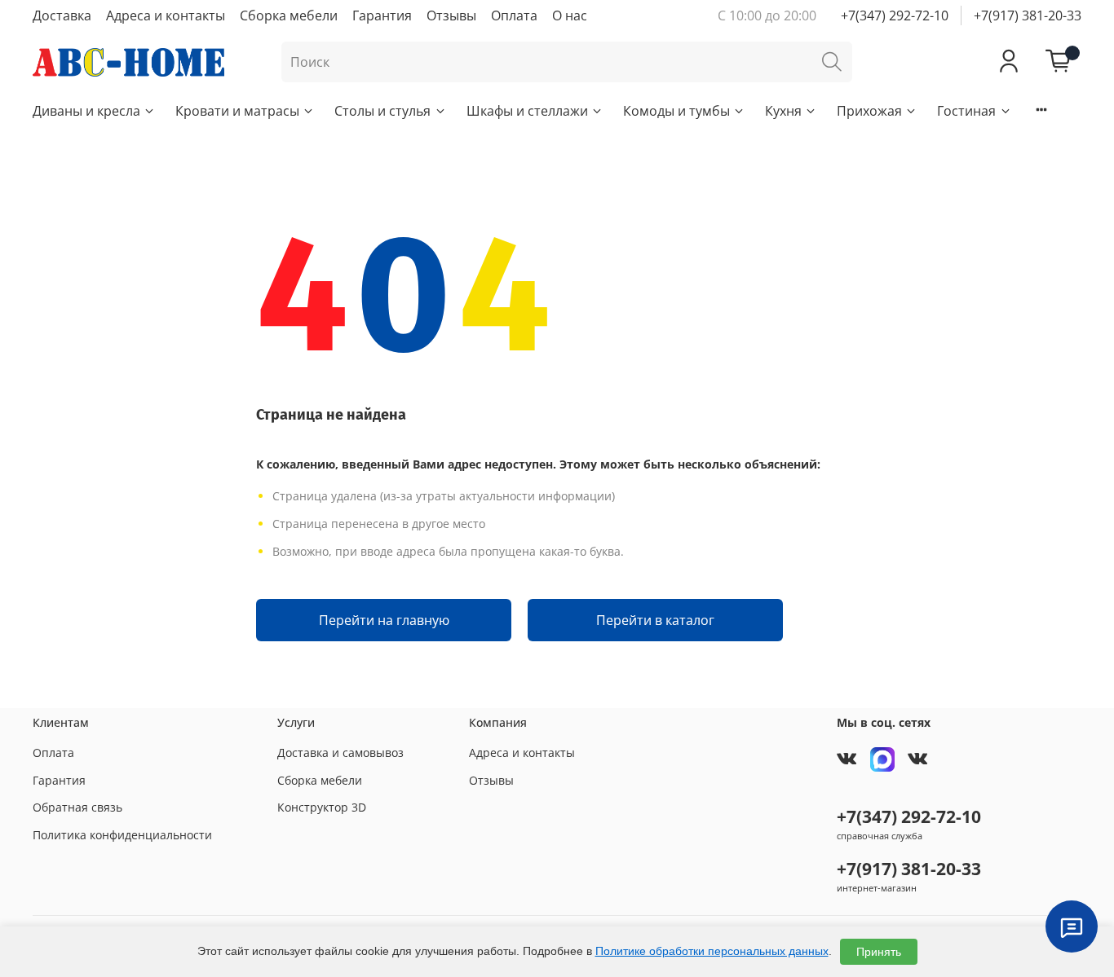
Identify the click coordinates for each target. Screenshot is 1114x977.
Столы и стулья (382, 111)
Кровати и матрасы (237, 111)
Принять (878, 951)
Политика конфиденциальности (122, 835)
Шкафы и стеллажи (527, 111)
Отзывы (451, 15)
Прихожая (869, 111)
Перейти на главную (384, 620)
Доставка (62, 15)
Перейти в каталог (655, 620)
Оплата (514, 15)
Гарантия (382, 15)
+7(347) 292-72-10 (894, 15)
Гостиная (966, 111)
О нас (569, 15)
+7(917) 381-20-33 (1027, 15)
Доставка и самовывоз (340, 752)
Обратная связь (77, 807)
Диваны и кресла (86, 111)
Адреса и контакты (165, 15)
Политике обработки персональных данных (712, 950)
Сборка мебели (289, 15)
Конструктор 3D (321, 807)
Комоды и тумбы (676, 111)
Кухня (783, 111)
